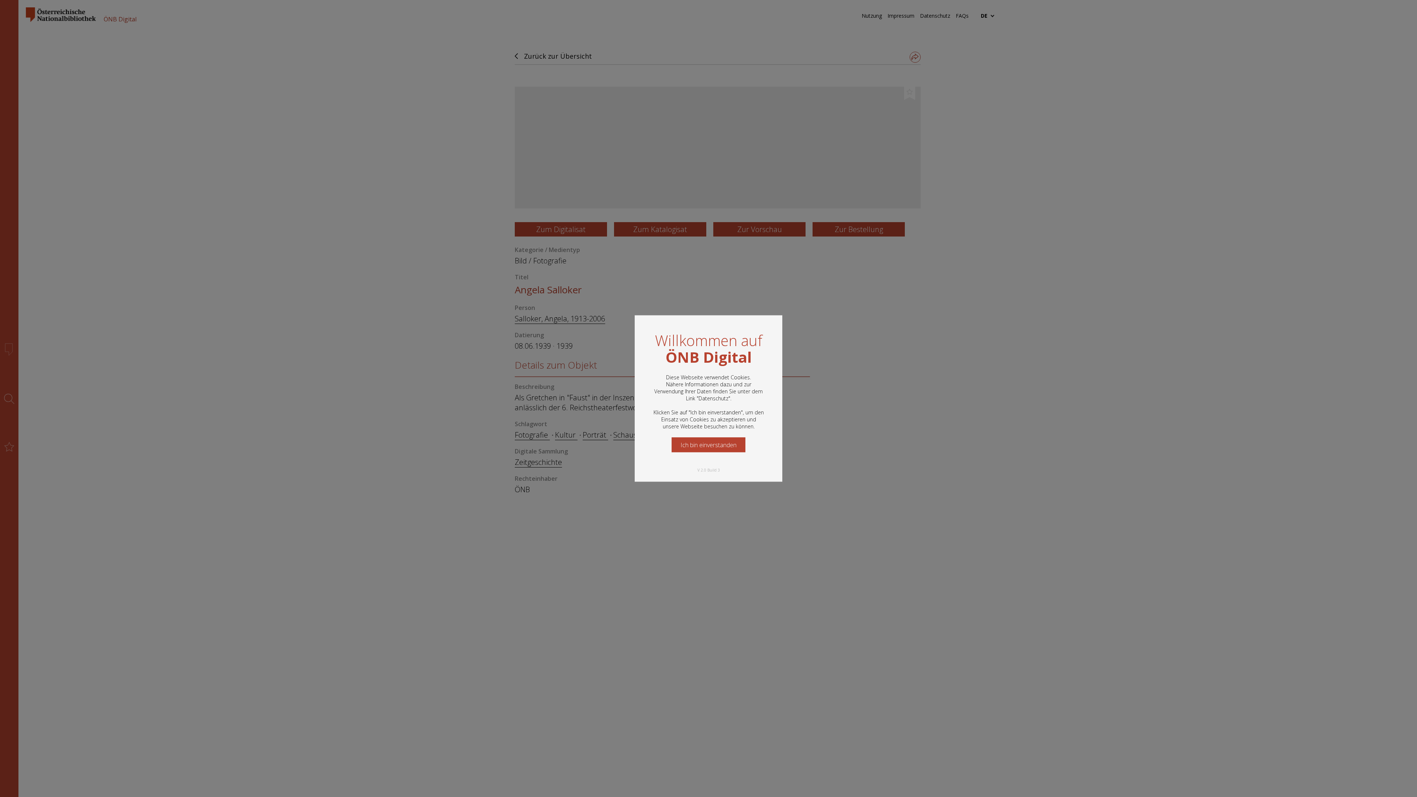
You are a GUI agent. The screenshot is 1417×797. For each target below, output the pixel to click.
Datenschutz (713, 398)
